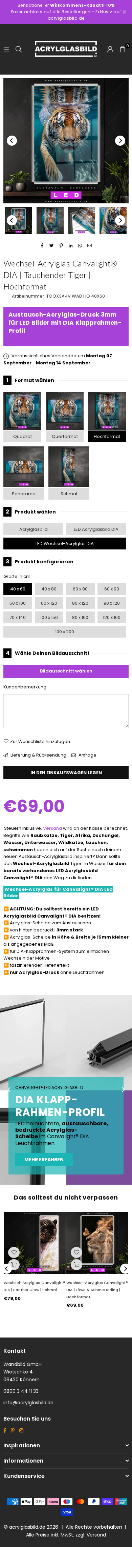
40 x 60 (17, 589)
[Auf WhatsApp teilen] (80, 245)
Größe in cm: (17, 576)
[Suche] (19, 49)
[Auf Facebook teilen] (42, 245)
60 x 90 (111, 589)
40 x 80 (49, 589)
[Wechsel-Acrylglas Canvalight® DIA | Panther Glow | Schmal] (35, 1243)
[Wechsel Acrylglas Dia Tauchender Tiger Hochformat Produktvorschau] (18, 220)
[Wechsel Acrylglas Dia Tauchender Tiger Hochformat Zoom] (113, 220)
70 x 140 (17, 617)
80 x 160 (80, 617)
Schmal (69, 493)
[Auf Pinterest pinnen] (61, 245)
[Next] (120, 141)
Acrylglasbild (33, 529)
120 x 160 (111, 617)
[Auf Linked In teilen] (70, 245)
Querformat (65, 436)
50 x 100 (17, 603)
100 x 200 (64, 631)
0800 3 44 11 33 (21, 1391)
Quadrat (22, 436)
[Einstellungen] (110, 49)
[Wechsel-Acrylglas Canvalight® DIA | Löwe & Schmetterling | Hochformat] (97, 1243)
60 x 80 (80, 589)
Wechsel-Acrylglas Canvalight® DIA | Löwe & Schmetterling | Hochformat (97, 1290)
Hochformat (107, 436)
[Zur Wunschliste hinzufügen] (14, 1252)
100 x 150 (49, 617)
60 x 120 (49, 603)
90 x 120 (112, 603)
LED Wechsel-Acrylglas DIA (65, 543)
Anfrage (87, 755)
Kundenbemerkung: (25, 687)
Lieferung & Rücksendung (37, 755)
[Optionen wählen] (14, 1264)
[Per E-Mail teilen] (89, 245)
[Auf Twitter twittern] (51, 245)
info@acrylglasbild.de (28, 1402)
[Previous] (12, 141)
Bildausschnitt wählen (66, 671)
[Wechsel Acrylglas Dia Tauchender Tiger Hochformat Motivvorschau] (50, 220)
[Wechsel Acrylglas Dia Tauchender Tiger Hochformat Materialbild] (81, 220)
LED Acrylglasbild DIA (96, 529)
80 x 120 (80, 603)
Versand (52, 828)
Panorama (24, 493)
